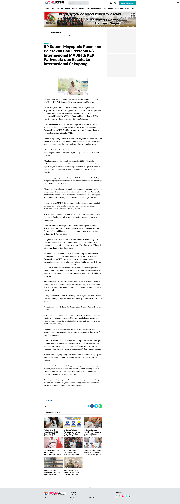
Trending (55, 8)
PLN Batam (108, 8)
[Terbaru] (111, 3)
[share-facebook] (92, 406)
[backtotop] (90, 488)
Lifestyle (91, 497)
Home (46, 8)
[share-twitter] (96, 406)
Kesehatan (73, 497)
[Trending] (115, 3)
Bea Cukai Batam (122, 8)
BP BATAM (65, 8)
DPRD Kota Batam (94, 8)
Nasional (72, 499)
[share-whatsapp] (100, 406)
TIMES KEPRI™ (57, 497)
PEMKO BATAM (78, 8)
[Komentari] (45, 406)
